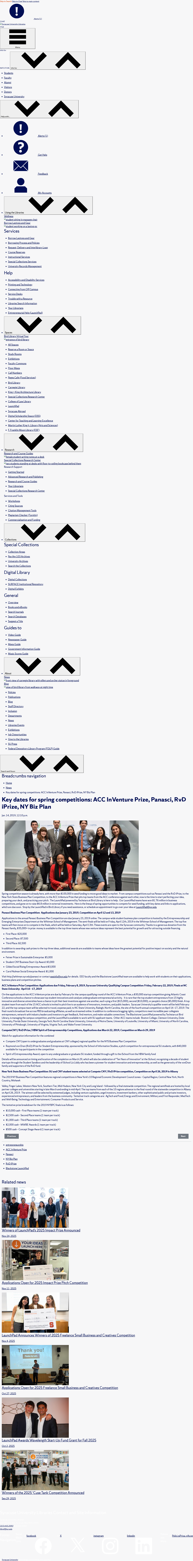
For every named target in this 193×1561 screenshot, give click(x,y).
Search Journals (16, 612)
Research (10, 449)
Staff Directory (15, 706)
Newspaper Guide (17, 639)
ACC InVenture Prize (16, 1149)
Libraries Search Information (22, 303)
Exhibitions (14, 358)
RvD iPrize (11, 1163)
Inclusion (12, 711)
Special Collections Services (22, 261)
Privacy (183, 1535)
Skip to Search (6, 1)
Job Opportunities (17, 734)
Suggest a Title (15, 621)
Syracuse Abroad (17, 411)
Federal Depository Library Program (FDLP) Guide (33, 748)
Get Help (42, 154)
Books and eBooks (17, 607)
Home (9, 783)
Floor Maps (14, 368)
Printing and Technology (20, 284)
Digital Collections (17, 579)
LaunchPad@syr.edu (146, 907)
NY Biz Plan (12, 1159)
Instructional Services (19, 257)
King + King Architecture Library (24, 392)
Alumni (7, 82)
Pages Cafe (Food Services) (22, 377)
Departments (15, 715)
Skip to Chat (17, 1)
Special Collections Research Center (26, 396)
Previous (11, 1136)
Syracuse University (14, 96)
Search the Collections (19, 566)
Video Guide (14, 635)
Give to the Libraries (18, 739)
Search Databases (17, 616)
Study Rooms (15, 354)
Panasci (9, 1154)
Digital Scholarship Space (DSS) (24, 416)
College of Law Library (19, 401)
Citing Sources (15, 505)
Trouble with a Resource (20, 298)
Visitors (8, 87)
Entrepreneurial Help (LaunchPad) (25, 312)
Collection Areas (16, 551)
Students (8, 73)
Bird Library (14, 382)
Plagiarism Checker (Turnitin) (23, 515)
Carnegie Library (16, 387)
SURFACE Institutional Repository (25, 584)
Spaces (9, 332)
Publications (14, 697)
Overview (13, 602)
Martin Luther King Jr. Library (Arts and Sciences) (33, 425)
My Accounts (45, 192)
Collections (11, 539)
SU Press (12, 744)
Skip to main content (30, 1)
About (8, 673)
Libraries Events (16, 725)
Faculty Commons (17, 363)
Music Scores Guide (18, 653)
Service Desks (15, 294)
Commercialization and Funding (24, 519)
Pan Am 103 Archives (19, 556)
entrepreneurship (14, 1145)
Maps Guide (14, 644)
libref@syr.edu (6, 1529)
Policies (12, 692)
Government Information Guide (24, 649)
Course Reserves (16, 252)
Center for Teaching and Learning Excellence (30, 420)
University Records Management (25, 266)
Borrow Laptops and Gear (21, 238)
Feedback (43, 173)
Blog (10, 701)
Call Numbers (15, 373)
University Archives (18, 561)
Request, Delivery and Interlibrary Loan (28, 247)
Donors (8, 91)
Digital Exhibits (16, 589)
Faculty (8, 77)
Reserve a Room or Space (21, 349)
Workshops (14, 501)
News (11, 720)
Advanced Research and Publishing (25, 476)
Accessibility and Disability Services (26, 280)
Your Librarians (15, 308)
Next (183, 1136)
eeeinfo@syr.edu (58, 976)
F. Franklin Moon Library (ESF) (23, 430)
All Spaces (13, 344)
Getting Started (16, 472)
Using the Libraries (14, 212)
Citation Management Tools (22, 510)
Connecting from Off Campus (23, 289)
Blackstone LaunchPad (17, 1168)
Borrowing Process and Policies (24, 242)
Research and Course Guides (22, 481)
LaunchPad (13, 406)
